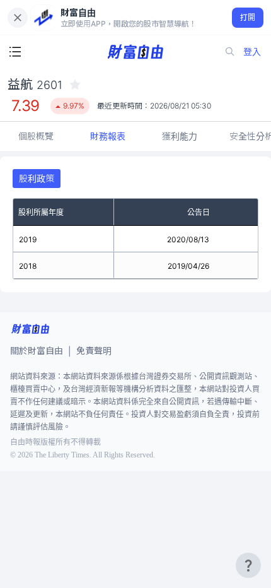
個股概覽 (36, 136)
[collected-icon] (75, 84)
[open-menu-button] (15, 51)
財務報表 (107, 136)
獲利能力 (179, 136)
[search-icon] (230, 51)
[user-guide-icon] (248, 565)
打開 (248, 17)
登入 (252, 51)
